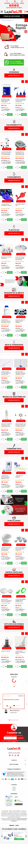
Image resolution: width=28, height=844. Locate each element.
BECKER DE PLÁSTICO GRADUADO (6, 258)
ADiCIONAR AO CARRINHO (9, 115)
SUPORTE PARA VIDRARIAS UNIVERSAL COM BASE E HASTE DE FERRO (20, 373)
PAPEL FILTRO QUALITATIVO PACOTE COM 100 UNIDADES (6, 600)
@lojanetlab (14, 676)
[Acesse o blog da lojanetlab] (18, 5)
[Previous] (2, 31)
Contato (14, 760)
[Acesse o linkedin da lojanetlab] (13, 5)
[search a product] (26, 20)
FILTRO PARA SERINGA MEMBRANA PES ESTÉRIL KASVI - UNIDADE (20, 601)
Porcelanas (14, 521)
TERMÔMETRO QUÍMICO (18, 476)
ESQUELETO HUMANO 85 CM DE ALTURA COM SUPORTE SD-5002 (6, 425)
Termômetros (14, 449)
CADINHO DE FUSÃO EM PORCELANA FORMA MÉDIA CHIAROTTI (6, 549)
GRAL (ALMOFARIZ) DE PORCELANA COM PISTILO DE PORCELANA (20, 549)
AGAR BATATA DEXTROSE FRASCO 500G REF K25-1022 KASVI (6, 321)
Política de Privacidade (22, 818)
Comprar (19, 839)
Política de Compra (16, 819)
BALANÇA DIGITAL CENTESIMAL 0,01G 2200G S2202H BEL (19, 153)
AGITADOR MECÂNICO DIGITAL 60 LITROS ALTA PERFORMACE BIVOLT (6, 153)
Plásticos (14, 230)
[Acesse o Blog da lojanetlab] (18, 755)
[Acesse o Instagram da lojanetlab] (10, 755)
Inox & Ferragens (14, 345)
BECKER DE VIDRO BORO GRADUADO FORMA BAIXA (5, 100)
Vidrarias (14, 72)
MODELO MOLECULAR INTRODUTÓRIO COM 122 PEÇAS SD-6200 (20, 425)
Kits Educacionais (14, 624)
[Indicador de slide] (8, 39)
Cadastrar (20, 738)
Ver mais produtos (14, 75)
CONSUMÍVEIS (14, 177)
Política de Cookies (6, 819)
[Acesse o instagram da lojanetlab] (15, 5)
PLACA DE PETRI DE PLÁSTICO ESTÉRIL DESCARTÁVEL (19, 258)
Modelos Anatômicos (14, 397)
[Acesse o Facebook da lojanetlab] (13, 755)
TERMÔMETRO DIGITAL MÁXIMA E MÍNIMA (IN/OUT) (5, 477)
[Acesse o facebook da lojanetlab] (10, 5)
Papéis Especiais (14, 572)
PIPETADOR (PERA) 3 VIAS (20, 205)
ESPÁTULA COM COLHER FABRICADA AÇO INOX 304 (6, 373)
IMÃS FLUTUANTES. (5, 651)
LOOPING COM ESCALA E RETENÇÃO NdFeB (20, 652)
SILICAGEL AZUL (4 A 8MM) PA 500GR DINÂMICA (20, 321)
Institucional (14, 764)
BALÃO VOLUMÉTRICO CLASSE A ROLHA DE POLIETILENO (20, 100)
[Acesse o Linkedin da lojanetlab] (15, 755)
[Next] (26, 31)
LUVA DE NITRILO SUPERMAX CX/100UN (6, 205)
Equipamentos (14, 125)
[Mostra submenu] (23, 16)
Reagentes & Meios (14, 293)
